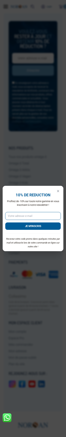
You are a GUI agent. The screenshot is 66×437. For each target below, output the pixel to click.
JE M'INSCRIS (33, 226)
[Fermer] (58, 191)
